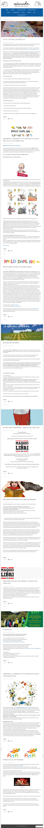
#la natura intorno (11, 342)
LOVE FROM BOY (35, 308)
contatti (29, 12)
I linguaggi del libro (21, 9)
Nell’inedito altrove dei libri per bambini (19, 499)
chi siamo (13, 9)
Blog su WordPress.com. (22, 826)
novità (23, 12)
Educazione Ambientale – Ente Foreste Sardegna (30, 648)
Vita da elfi (7, 629)
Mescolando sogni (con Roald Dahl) (17, 267)
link (34, 12)
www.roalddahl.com (17, 306)
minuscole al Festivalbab (13, 759)
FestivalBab (21, 765)
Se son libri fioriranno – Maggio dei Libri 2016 (21, 427)
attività (8, 12)
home (7, 9)
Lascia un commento (11, 42)
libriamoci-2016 (6, 245)
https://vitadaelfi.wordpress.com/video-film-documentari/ (14, 641)
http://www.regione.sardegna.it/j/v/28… (32, 49)
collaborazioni (16, 12)
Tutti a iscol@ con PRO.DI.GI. (14, 39)
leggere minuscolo (32, 9)
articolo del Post (15, 304)
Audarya (16, 351)
